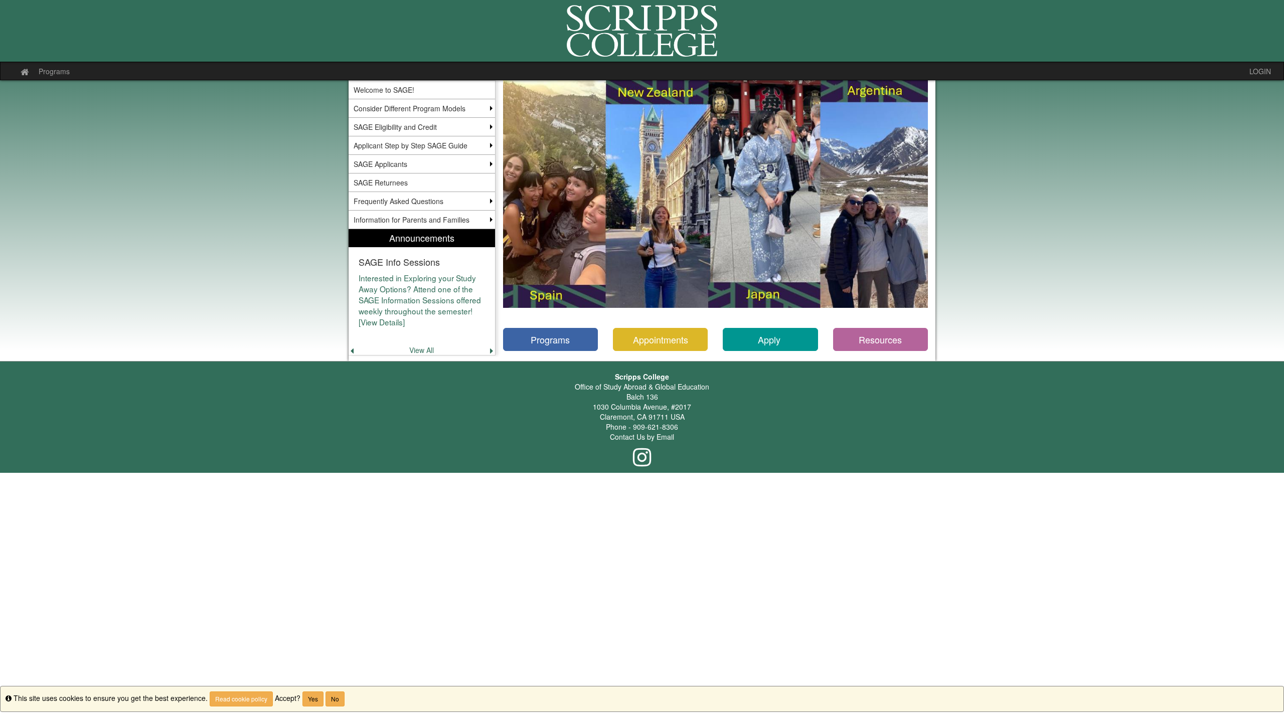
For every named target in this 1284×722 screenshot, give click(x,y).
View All (421, 350)
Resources (880, 339)
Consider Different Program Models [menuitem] (409, 108)
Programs (54, 71)
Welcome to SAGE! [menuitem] (384, 90)
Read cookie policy (241, 698)
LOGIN (1260, 71)
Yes (313, 698)
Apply (770, 339)
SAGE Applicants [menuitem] (380, 164)
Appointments (660, 339)
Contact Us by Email (642, 437)
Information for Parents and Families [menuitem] (411, 220)
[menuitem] (422, 292)
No (335, 698)
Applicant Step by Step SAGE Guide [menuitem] (410, 145)
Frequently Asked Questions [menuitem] (398, 201)
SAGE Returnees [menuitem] (381, 182)
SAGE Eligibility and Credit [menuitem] (395, 127)
